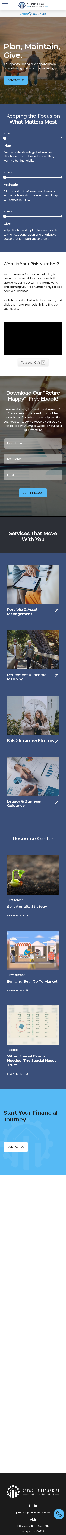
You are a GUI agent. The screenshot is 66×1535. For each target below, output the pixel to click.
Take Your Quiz (30, 362)
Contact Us (15, 1147)
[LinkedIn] (35, 1505)
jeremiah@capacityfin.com (33, 1512)
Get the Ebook (33, 493)
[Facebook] (29, 1505)
